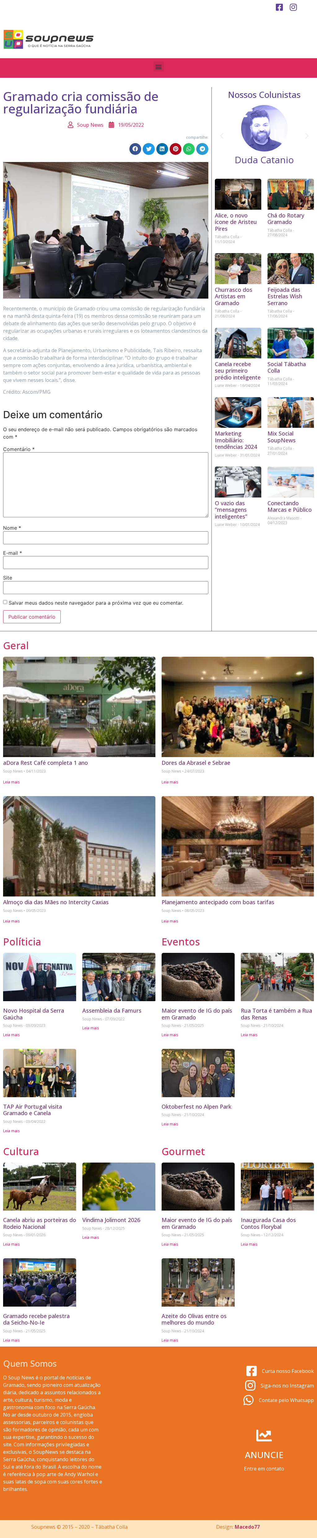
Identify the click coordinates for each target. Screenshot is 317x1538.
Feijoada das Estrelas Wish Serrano (284, 296)
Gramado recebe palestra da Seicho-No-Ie (36, 1319)
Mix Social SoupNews (281, 437)
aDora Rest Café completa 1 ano (45, 762)
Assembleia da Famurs (111, 1010)
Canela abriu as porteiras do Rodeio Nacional (39, 1223)
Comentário (19, 449)
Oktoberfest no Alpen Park (196, 1106)
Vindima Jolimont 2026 (111, 1220)
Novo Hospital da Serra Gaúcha (33, 1014)
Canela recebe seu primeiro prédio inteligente (238, 370)
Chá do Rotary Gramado (285, 219)
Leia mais (11, 782)
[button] (159, 66)
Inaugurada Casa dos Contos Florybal (268, 1223)
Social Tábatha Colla (286, 367)
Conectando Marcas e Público (289, 506)
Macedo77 (247, 1526)
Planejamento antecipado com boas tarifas (218, 902)
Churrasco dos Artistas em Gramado (233, 296)
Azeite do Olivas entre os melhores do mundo (194, 1319)
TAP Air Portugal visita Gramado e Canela (32, 1110)
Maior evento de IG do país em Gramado (197, 1014)
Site (7, 577)
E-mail (12, 552)
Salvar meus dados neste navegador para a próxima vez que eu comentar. (96, 602)
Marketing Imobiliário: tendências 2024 (236, 440)
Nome (12, 527)
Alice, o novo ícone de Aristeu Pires (236, 222)
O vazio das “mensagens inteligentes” (231, 509)
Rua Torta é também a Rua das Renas (276, 1014)
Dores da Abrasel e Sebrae (196, 762)
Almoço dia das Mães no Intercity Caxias (56, 902)
